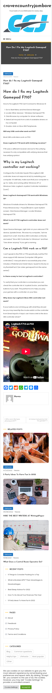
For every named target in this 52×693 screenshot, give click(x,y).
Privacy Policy (13, 629)
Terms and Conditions (17, 634)
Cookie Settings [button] (11, 687)
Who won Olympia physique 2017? (12, 420)
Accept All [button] (26, 687)
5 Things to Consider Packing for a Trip (23, 574)
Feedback (12, 623)
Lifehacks (8, 74)
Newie (16, 77)
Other (9, 661)
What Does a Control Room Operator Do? (22, 562)
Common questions (23, 651)
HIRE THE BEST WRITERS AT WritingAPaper (23, 516)
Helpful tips (11, 656)
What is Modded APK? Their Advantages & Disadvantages (25, 582)
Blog (8, 651)
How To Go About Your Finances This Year (25, 595)
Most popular (38, 656)
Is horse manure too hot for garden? (38, 420)
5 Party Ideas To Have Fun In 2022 (19, 475)
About (10, 618)
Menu (8, 39)
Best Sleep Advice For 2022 (19, 589)
